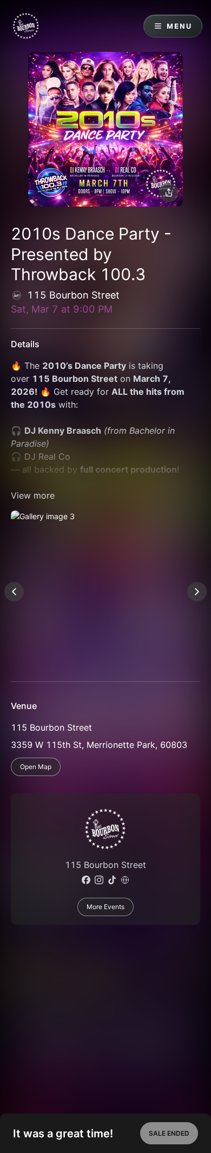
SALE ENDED (169, 1133)
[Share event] (169, 192)
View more (33, 495)
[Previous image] (14, 591)
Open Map (35, 767)
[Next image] (197, 591)
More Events (105, 907)
